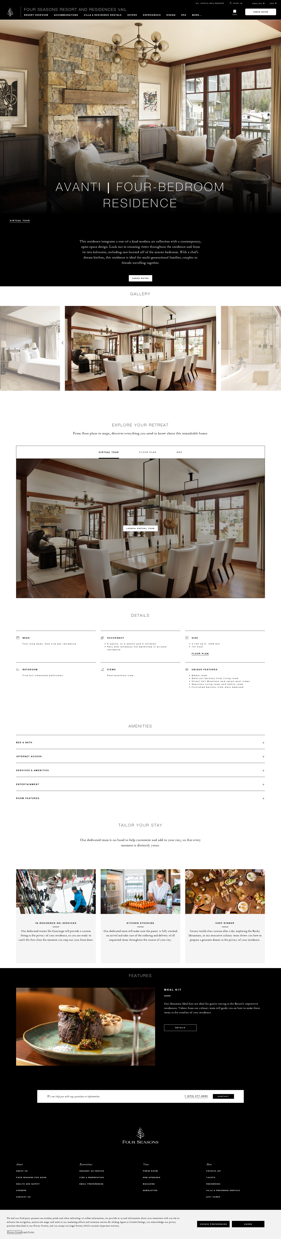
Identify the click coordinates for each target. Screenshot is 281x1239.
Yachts (210, 1177)
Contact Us (23, 1197)
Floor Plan (147, 452)
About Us (22, 1171)
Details (180, 1028)
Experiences (152, 15)
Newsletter (150, 1190)
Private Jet (213, 1171)
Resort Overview (36, 15)
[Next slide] (218, 343)
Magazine (149, 1184)
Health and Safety (28, 1184)
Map (179, 452)
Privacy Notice (14, 1232)
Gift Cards (213, 1197)
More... (197, 15)
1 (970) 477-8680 (196, 1096)
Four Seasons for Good (31, 1177)
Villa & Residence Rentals (103, 15)
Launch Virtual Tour (140, 528)
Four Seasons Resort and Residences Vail (75, 9)
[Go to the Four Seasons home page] (10, 11)
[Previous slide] (62, 343)
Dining (171, 15)
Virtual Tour (20, 220)
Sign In (237, 3)
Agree (248, 1224)
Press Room (150, 1171)
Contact (223, 1096)
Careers (21, 1190)
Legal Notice (28, 1232)
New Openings (151, 1177)
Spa (183, 15)
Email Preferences (92, 1184)
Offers (132, 15)
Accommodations (66, 15)
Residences (213, 1184)
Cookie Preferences (213, 1224)
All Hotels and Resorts (210, 3)
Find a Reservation (92, 1177)
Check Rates (260, 12)
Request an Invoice (92, 1171)
